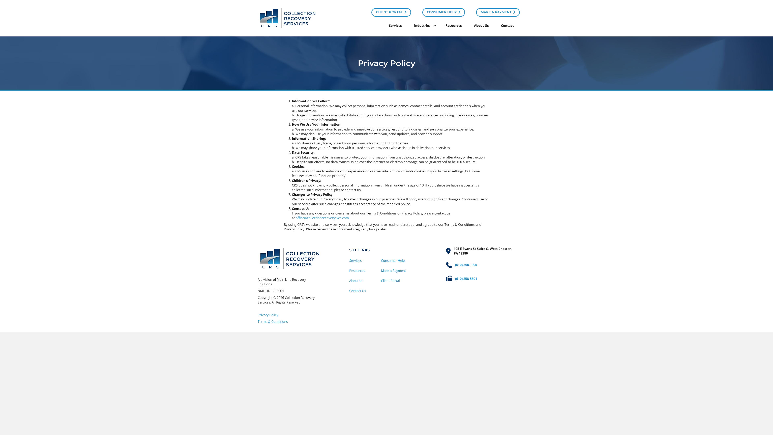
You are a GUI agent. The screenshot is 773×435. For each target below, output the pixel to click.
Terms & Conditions (273, 321)
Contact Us (357, 291)
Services (395, 25)
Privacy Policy (268, 315)
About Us (481, 25)
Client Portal (390, 281)
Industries (422, 25)
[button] (434, 25)
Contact (507, 25)
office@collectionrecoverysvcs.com (322, 218)
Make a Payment (393, 270)
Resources (453, 25)
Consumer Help (393, 260)
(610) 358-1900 (466, 265)
